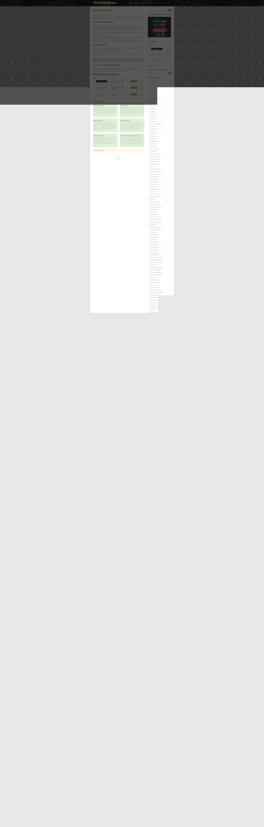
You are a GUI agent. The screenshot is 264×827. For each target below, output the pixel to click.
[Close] (160, 396)
